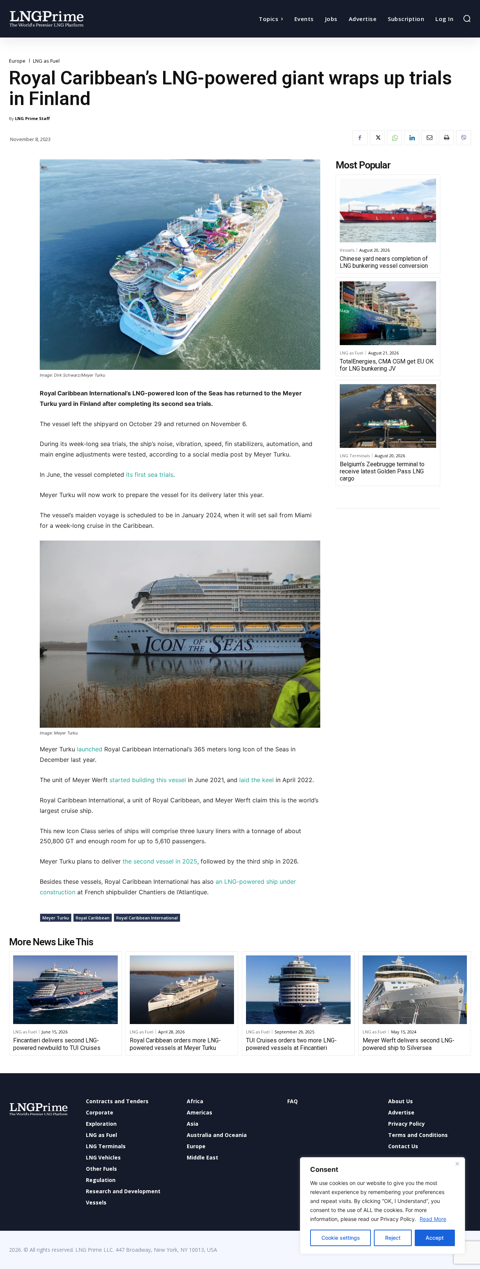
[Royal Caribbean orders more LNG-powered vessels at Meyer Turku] (182, 989)
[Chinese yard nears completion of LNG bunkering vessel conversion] (388, 210)
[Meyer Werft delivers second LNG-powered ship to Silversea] (415, 989)
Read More (433, 1219)
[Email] (429, 137)
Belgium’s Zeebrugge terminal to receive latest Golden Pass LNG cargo (382, 471)
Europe (17, 61)
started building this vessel (149, 780)
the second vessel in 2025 (160, 861)
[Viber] (463, 137)
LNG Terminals (355, 456)
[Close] (457, 1163)
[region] (382, 1205)
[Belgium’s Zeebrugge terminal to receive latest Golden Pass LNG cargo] (388, 416)
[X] (377, 137)
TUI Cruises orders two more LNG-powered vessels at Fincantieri (291, 1044)
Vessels (347, 250)
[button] (467, 18)
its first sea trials (149, 474)
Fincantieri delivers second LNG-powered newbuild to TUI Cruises (56, 1044)
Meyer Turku (55, 918)
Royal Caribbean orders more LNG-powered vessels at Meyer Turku (175, 1044)
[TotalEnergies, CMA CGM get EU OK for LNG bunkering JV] (388, 313)
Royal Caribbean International (147, 918)
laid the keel (256, 780)
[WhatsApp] (394, 137)
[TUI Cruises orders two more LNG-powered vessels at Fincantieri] (298, 989)
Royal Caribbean (93, 918)
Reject (392, 1237)
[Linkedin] (411, 137)
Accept (435, 1237)
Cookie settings (340, 1237)
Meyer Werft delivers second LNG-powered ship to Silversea (408, 1044)
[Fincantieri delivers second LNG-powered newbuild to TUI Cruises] (65, 989)
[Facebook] (360, 137)
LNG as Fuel (46, 61)
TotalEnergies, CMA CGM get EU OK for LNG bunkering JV (387, 365)
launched (89, 749)
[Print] (446, 137)
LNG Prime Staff (32, 118)
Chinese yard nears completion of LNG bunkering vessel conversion (384, 262)
